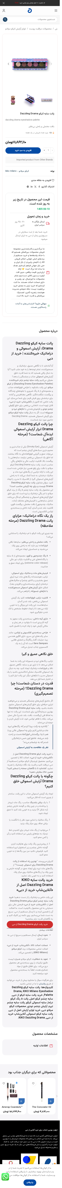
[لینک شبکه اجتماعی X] (35, 187)
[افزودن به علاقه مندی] (33, 1083)
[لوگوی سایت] (30, 10)
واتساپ (42, 984)
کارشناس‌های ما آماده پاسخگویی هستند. (30, 305)
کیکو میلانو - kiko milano (17, 171)
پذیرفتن (29, 1182)
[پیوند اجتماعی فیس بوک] (39, 187)
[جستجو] (5, 19)
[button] (51, 64)
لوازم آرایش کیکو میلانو (15, 29)
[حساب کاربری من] (4, 11)
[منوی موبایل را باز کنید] (56, 11)
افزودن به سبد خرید (23, 150)
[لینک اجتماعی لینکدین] (31, 187)
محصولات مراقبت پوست (40, 29)
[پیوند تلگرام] (28, 187)
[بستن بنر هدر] (4, 3)
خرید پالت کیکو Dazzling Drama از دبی (30, 924)
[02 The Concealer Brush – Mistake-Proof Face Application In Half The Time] (41, 1091)
